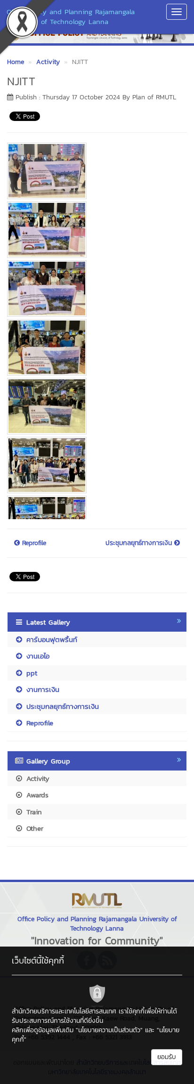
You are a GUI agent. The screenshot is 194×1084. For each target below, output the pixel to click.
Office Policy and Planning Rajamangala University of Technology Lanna (71, 16)
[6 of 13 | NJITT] (93, 465)
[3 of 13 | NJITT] (93, 288)
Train (33, 811)
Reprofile (33, 543)
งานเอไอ (36, 655)
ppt (30, 672)
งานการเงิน (41, 689)
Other (33, 828)
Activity (36, 778)
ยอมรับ (166, 1057)
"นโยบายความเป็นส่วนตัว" (109, 1030)
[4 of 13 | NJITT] (93, 347)
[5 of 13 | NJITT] (93, 406)
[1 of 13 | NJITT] (93, 171)
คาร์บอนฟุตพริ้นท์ (50, 639)
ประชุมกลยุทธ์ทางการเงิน (139, 543)
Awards (36, 794)
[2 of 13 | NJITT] (93, 229)
